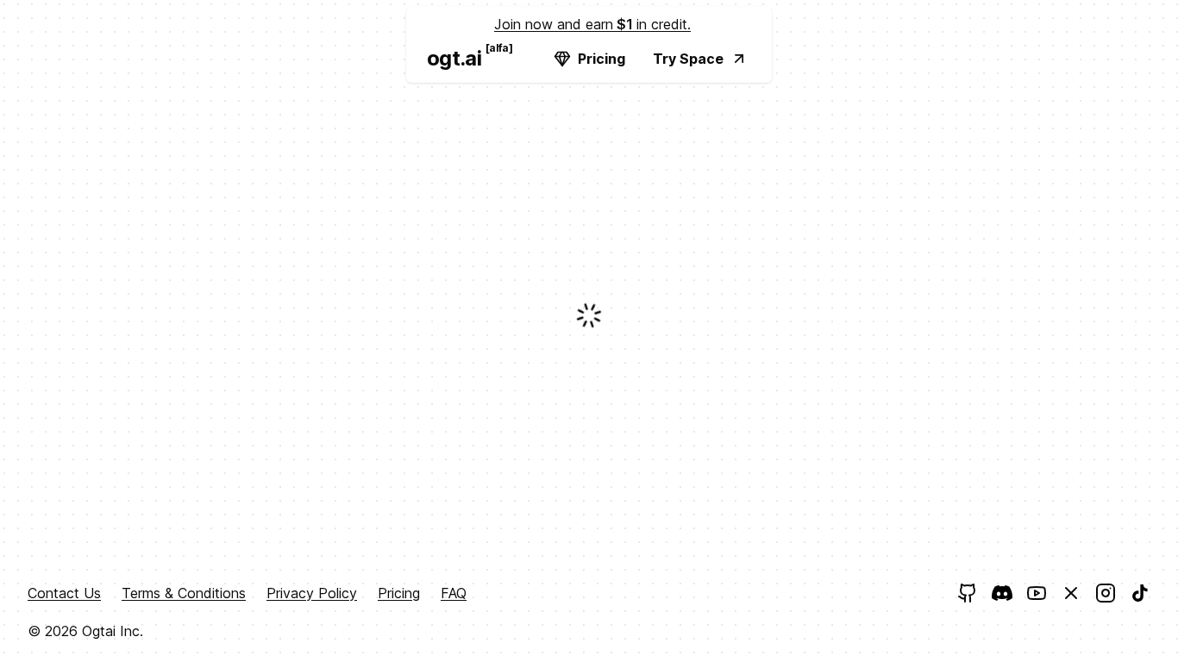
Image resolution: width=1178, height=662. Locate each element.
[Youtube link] (1036, 593)
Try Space (688, 58)
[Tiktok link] (1140, 593)
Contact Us (64, 593)
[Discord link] (1002, 593)
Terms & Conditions (184, 593)
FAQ (454, 593)
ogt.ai (461, 56)
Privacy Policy (311, 593)
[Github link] (967, 593)
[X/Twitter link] (1071, 593)
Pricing (601, 58)
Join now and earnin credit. (592, 24)
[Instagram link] (1105, 593)
